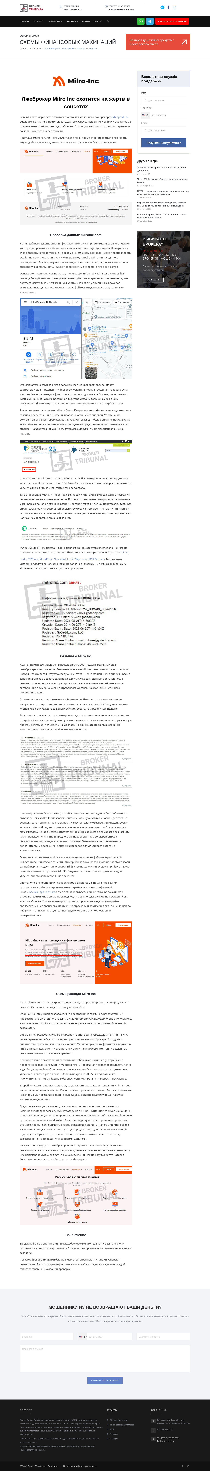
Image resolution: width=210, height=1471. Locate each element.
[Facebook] (182, 1466)
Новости (39, 21)
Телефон (146, 108)
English (98, 21)
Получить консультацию (164, 143)
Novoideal (59, 559)
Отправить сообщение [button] (105, 1380)
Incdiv (23, 559)
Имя (143, 93)
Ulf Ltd (124, 552)
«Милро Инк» (119, 117)
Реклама (114, 1434)
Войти (86, 21)
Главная (24, 21)
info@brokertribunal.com (168, 1437)
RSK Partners (97, 559)
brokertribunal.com (165, 1441)
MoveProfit (46, 559)
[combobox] (145, 115)
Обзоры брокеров (118, 1420)
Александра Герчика (41, 892)
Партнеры (53, 1466)
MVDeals (32, 559)
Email (144, 123)
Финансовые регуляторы (122, 1424)
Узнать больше (153, 280)
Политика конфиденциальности (80, 1466)
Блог (112, 1429)
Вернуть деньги (172, 21)
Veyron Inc (81, 559)
